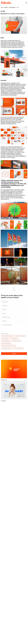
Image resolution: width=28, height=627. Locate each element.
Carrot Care (4, 379)
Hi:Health (3, 401)
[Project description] (14, 331)
